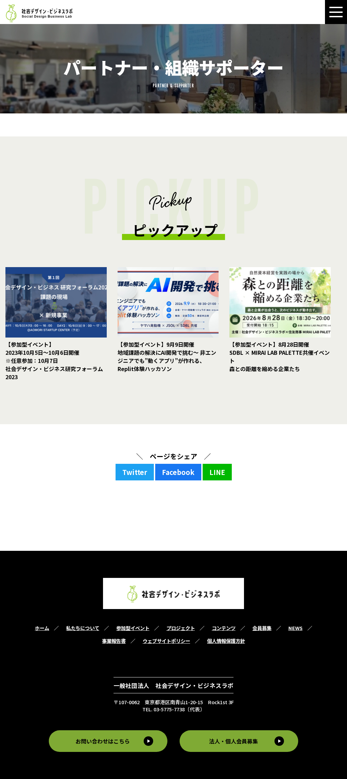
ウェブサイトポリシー (166, 640)
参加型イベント (132, 627)
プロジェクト (180, 627)
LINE (217, 472)
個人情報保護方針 (226, 640)
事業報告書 (114, 640)
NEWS (295, 627)
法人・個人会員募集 (233, 741)
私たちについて (82, 627)
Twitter (134, 472)
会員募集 (261, 627)
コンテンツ (224, 627)
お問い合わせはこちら (103, 741)
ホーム (42, 627)
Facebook (178, 472)
